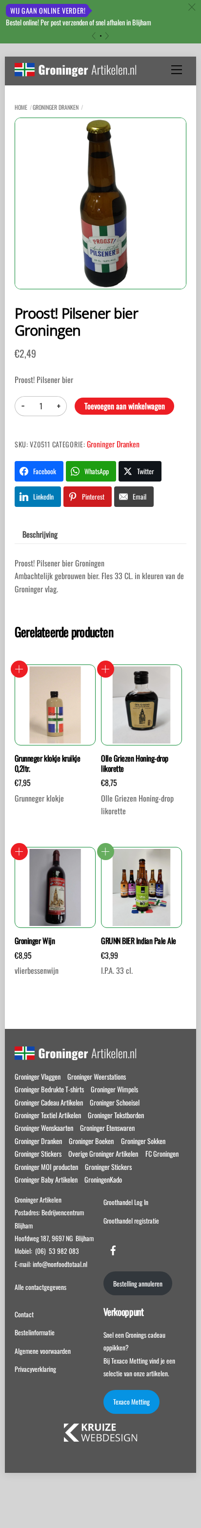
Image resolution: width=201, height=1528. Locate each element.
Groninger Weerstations (96, 1076)
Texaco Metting (131, 1402)
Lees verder (105, 851)
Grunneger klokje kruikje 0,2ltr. (47, 763)
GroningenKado (103, 1179)
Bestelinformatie (35, 1332)
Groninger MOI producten (46, 1167)
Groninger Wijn (35, 941)
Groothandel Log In (125, 1202)
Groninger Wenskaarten (44, 1128)
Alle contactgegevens (40, 1287)
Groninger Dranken (56, 107)
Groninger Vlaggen (37, 1076)
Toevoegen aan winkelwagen (124, 406)
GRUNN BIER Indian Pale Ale (138, 941)
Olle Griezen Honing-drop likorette (134, 763)
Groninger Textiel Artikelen (48, 1115)
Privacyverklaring (35, 1369)
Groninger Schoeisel (115, 1102)
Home (21, 107)
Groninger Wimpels (114, 1089)
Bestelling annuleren (137, 1283)
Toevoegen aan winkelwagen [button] (19, 669)
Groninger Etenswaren (107, 1128)
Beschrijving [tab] (40, 534)
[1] (100, 36)
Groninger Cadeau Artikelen (49, 1102)
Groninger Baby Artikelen (46, 1179)
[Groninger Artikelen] (75, 71)
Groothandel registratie (131, 1221)
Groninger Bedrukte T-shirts (49, 1089)
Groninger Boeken (91, 1141)
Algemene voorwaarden (43, 1351)
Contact (24, 1314)
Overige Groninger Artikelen (103, 1153)
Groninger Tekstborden (116, 1115)
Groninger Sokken (143, 1141)
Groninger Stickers (38, 1153)
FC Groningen (162, 1153)
